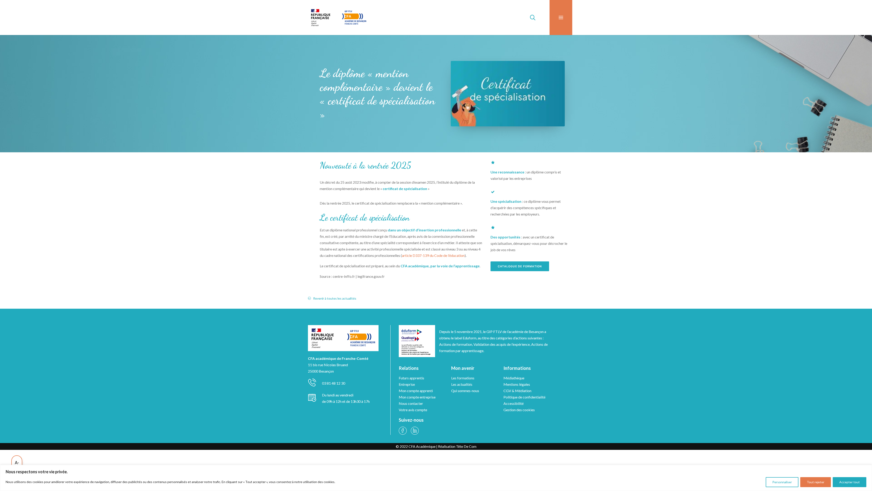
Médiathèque (513, 378)
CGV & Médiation (517, 390)
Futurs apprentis (411, 378)
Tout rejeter (815, 482)
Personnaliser (782, 482)
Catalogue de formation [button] (520, 266)
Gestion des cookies (519, 410)
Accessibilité (513, 403)
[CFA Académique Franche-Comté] (338, 17)
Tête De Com (466, 446)
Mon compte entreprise (417, 397)
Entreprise (407, 384)
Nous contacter (411, 403)
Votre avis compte (413, 410)
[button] (561, 17)
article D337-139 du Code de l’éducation (433, 255)
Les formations (462, 378)
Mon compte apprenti (416, 390)
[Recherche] (531, 17)
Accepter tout (849, 482)
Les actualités (461, 384)
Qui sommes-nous (465, 390)
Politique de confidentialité (524, 397)
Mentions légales (516, 384)
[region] (436, 478)
